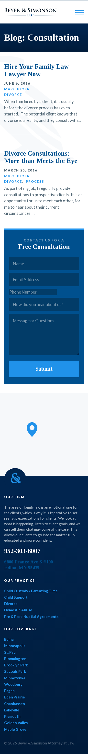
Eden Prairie (14, 697)
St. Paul (10, 652)
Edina (9, 639)
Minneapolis (14, 645)
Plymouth (12, 716)
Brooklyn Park (16, 665)
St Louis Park (15, 671)
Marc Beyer (17, 89)
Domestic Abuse (18, 610)
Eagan (9, 690)
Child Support (16, 597)
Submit (44, 369)
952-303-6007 (22, 551)
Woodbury (13, 684)
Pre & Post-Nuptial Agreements (31, 616)
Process (35, 181)
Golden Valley (16, 722)
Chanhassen (14, 703)
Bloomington (15, 658)
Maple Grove (15, 729)
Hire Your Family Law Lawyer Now (36, 70)
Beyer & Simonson (30, 12)
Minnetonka (14, 678)
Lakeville (11, 710)
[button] (32, 429)
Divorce (13, 95)
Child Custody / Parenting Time (31, 591)
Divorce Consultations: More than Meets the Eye (40, 157)
